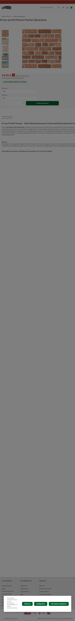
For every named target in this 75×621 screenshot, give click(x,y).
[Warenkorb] (71, 7)
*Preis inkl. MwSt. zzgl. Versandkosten (13, 78)
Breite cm (5, 88)
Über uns (42, 586)
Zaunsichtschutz (7, 586)
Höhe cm (4, 95)
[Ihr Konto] (67, 7)
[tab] (7, 117)
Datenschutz (24, 588)
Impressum (24, 586)
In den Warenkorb (42, 103)
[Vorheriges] (66, 65)
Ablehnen (27, 604)
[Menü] (63, 7)
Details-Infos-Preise (45, 588)
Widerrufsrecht (25, 591)
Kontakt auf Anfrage (45, 594)
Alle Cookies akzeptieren (58, 604)
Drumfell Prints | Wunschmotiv (6, 595)
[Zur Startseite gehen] (7, 7)
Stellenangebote (44, 591)
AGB (22, 594)
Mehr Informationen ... (12, 608)
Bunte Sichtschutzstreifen (7, 590)
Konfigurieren (40, 604)
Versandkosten (68, 618)
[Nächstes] (70, 65)
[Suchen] (59, 7)
